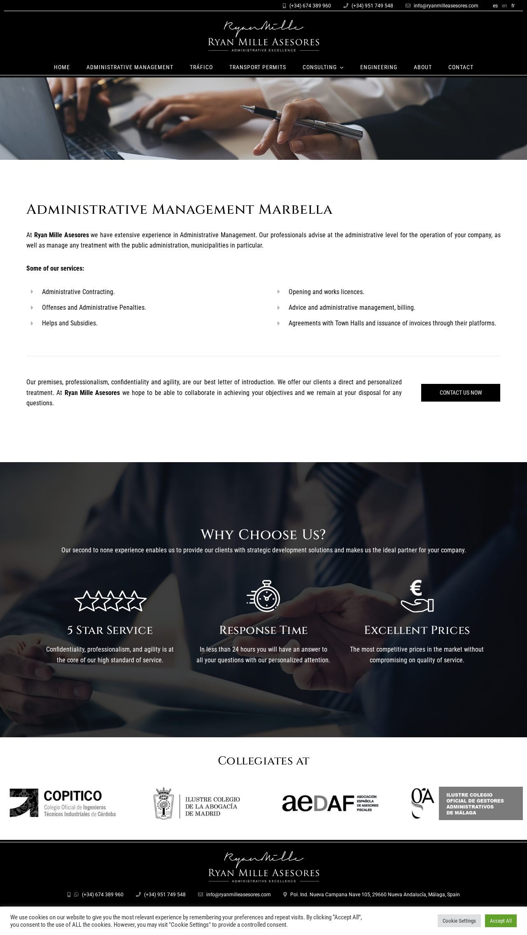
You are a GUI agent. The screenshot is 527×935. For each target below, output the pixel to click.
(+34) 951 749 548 (372, 6)
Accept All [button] (501, 921)
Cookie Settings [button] (459, 921)
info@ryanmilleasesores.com (446, 6)
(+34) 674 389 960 (310, 6)
